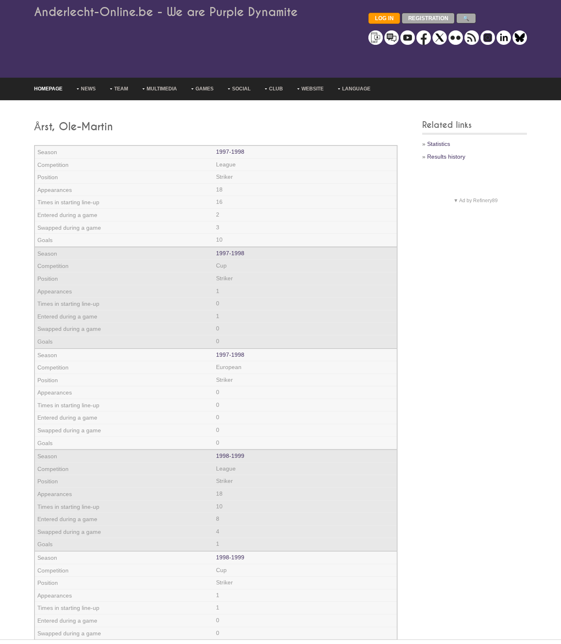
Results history (446, 156)
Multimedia (162, 89)
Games (204, 89)
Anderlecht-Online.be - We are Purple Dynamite (166, 12)
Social (241, 89)
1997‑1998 (230, 151)
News (88, 89)
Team (121, 89)
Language (356, 89)
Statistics (438, 144)
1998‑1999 (230, 455)
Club (276, 89)
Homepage (48, 89)
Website (312, 89)
